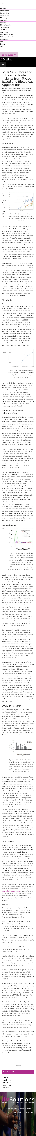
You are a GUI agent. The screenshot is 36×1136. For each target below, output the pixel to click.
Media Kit (3, 22)
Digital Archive (4, 13)
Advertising (3, 18)
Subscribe (3, 30)
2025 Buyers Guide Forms (8, 37)
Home (2, 6)
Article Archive (4, 11)
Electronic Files (4, 27)
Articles (2, 8)
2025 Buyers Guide (6, 34)
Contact (2, 44)
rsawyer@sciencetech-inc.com (11, 891)
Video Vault (3, 39)
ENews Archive (4, 15)
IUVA (1, 42)
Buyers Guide (4, 32)
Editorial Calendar (5, 25)
